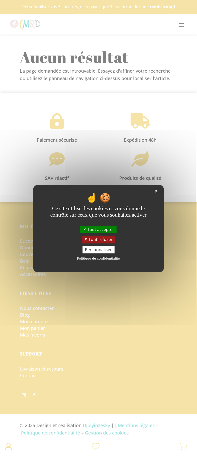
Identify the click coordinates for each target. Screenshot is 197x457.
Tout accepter (100, 229)
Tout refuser (100, 239)
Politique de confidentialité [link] (98, 258)
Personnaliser (98, 249)
